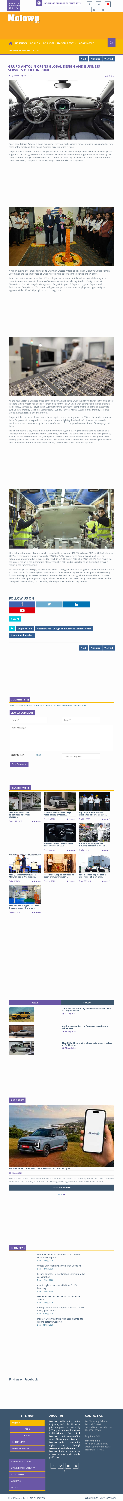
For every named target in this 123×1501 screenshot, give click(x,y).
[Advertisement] (62, 29)
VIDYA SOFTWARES (108, 1498)
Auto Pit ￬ (35, 43)
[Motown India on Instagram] (94, 9)
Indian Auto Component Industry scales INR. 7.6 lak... (93, 844)
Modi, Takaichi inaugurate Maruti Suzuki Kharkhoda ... (23, 875)
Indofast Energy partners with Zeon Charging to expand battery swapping (60, 1320)
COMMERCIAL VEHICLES (19, 50)
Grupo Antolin (25, 628)
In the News (21, 43)
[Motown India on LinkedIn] (103, 9)
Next (83, 58)
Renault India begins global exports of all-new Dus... (92, 875)
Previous (95, 58)
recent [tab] (35, 1003)
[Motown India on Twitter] (98, 4)
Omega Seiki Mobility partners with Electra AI (59, 1265)
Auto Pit (17, 1422)
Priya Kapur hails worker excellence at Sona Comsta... (93, 813)
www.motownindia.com (62, 1448)
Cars (27, 1429)
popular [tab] (87, 1003)
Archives (16, 1480)
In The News (18, 1247)
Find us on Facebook (23, 1379)
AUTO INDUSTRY (86, 43)
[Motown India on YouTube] (108, 4)
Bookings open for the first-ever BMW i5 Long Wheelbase (75, 3)
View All (108, 58)
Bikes (27, 1435)
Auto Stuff (48, 43)
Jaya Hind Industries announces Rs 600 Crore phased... (21, 814)
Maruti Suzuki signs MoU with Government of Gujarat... (24, 906)
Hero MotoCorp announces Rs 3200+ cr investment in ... (59, 875)
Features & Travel (66, 43)
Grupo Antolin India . (22, 635)
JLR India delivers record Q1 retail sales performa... (57, 813)
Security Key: (17, 754)
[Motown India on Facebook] (89, 4)
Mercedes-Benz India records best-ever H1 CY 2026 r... (58, 844)
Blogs (36, 50)
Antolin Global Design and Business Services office (64, 628)
